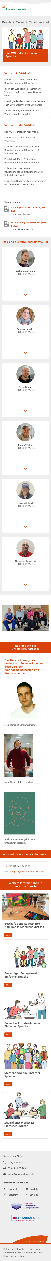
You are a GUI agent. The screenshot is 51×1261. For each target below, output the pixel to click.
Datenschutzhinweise (14, 1249)
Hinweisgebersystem (14, 1255)
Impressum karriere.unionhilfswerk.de (22, 1252)
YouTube (34, 1188)
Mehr (8, 935)
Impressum (35, 1249)
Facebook (12, 1188)
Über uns (20, 21)
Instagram (13, 1194)
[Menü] (47, 10)
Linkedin (34, 1194)
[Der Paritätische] (25, 1219)
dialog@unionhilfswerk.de (21, 1173)
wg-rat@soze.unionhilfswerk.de (28, 871)
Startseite (6, 21)
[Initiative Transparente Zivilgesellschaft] (25, 1208)
